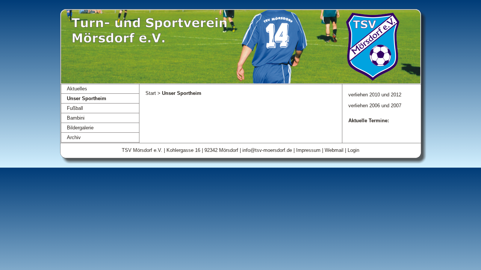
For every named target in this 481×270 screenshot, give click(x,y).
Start (150, 93)
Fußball (75, 108)
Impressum (308, 150)
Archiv (74, 137)
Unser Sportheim (86, 98)
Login (353, 150)
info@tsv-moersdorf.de (267, 150)
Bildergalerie (80, 127)
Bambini (76, 118)
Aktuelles (77, 89)
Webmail (334, 150)
